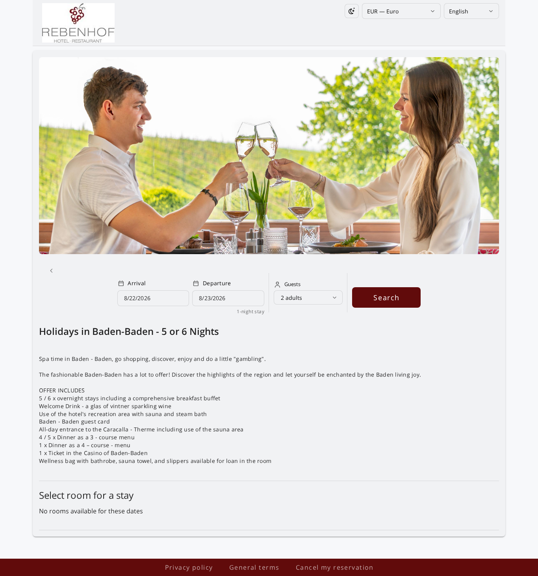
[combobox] (398, 11)
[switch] (352, 11)
